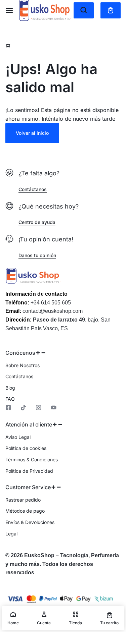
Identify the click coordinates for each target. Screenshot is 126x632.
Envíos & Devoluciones (29, 522)
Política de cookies (25, 448)
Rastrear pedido (23, 500)
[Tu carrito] (110, 10)
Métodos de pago (25, 511)
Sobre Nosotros (22, 365)
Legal (11, 533)
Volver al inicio (32, 133)
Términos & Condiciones (31, 459)
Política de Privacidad (29, 471)
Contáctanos (19, 376)
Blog (10, 388)
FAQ (10, 399)
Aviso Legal (18, 437)
